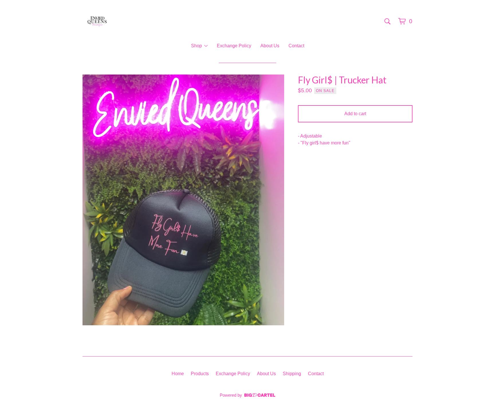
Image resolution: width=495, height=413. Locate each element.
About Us (269, 45)
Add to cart (355, 113)
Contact (296, 45)
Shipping (292, 373)
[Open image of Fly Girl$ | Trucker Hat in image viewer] (183, 200)
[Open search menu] (387, 21)
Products (200, 373)
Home (178, 373)
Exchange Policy (234, 45)
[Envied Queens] (97, 21)
